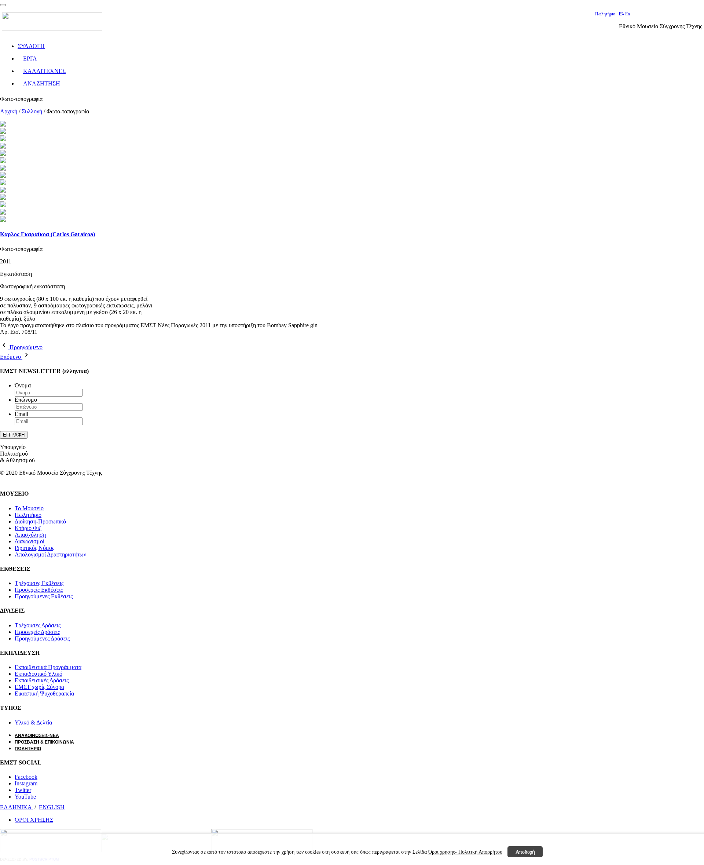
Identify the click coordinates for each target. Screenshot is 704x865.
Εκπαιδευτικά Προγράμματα (48, 667)
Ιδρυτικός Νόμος (34, 548)
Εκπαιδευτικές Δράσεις (42, 680)
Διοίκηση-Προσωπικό (40, 521)
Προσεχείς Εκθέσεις (39, 590)
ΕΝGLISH (52, 807)
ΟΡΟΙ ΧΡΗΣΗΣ (34, 820)
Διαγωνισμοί (29, 541)
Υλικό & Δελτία (33, 722)
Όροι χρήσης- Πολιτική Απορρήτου (465, 852)
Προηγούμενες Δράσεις (42, 638)
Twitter (23, 790)
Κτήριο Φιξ (28, 528)
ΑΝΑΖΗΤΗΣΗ (41, 83)
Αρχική (8, 111)
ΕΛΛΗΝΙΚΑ (16, 807)
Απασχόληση (30, 535)
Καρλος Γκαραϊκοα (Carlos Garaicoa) (47, 234)
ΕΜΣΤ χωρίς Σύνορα (39, 687)
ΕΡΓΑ (30, 58)
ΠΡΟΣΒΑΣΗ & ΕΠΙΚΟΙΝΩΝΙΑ (44, 742)
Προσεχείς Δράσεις (37, 632)
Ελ (622, 14)
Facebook (26, 777)
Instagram (26, 783)
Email (21, 414)
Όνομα (23, 385)
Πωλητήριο (605, 14)
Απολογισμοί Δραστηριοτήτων (50, 554)
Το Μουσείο (29, 508)
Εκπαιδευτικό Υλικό (38, 674)
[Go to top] (3, 5)
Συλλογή (32, 111)
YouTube (25, 796)
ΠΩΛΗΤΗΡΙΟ (28, 748)
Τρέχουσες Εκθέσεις (39, 583)
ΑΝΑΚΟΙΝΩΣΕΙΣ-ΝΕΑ (37, 735)
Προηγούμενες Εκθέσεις (44, 596)
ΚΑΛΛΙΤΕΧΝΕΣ (44, 71)
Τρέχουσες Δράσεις (37, 625)
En (627, 14)
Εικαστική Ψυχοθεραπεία (44, 693)
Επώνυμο (26, 400)
